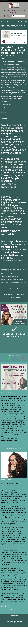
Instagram (4, 107)
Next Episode (8, 294)
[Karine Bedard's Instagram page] (9, 606)
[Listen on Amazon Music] (18, 358)
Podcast (3, 113)
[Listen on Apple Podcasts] (14, 358)
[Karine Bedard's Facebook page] (2, 606)
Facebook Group (6, 104)
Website (3, 110)
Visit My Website (8, 609)
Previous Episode (15, 298)
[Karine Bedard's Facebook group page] (6, 606)
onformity (8, 210)
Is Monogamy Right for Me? (13, 128)
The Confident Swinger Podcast (10, 64)
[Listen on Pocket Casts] (23, 358)
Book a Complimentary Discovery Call (11, 260)
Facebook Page (5, 101)
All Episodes (20, 294)
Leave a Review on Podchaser (9, 276)
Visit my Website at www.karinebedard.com (13, 282)
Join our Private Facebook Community (12, 279)
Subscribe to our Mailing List (9, 274)
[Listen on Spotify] (9, 358)
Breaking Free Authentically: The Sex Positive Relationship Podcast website (13, 270)
